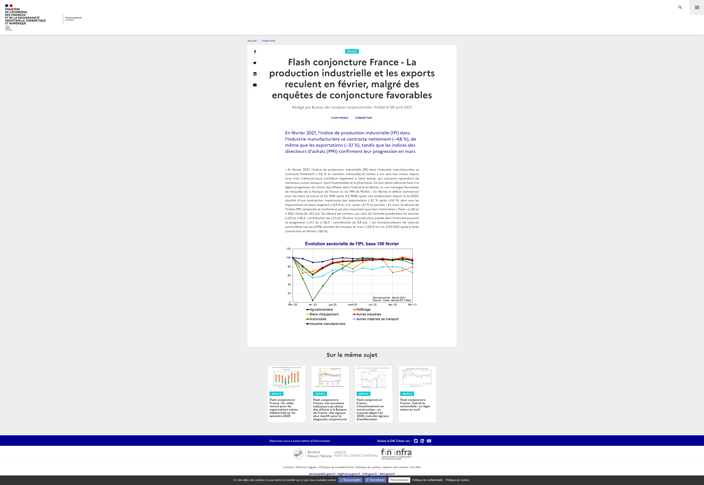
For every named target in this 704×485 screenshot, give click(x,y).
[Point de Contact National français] (356, 453)
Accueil (252, 40)
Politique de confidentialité (336, 467)
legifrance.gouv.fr (349, 473)
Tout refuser (377, 480)
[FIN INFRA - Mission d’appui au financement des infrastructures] (396, 453)
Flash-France (339, 117)
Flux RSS (415, 467)
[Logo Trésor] (72, 18)
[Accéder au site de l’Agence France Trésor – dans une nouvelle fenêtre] (312, 453)
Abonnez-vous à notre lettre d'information (300, 440)
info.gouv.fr (370, 473)
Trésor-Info (268, 40)
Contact (288, 467)
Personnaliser (399, 480)
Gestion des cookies (395, 467)
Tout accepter (351, 480)
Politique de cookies (368, 467)
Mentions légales (306, 467)
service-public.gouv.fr (322, 473)
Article (352, 51)
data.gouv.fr (387, 473)
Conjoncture (363, 117)
